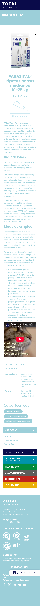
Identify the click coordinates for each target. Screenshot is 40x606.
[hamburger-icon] (35, 5)
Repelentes (9, 444)
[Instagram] (14, 584)
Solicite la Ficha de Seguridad (18, 421)
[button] (36, 35)
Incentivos (24, 580)
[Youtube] (24, 584)
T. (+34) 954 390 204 (11, 522)
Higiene (7, 436)
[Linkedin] (19, 584)
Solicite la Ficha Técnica (16, 416)
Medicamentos (11, 440)
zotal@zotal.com (10, 519)
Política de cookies (11, 580)
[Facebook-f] (4, 584)
